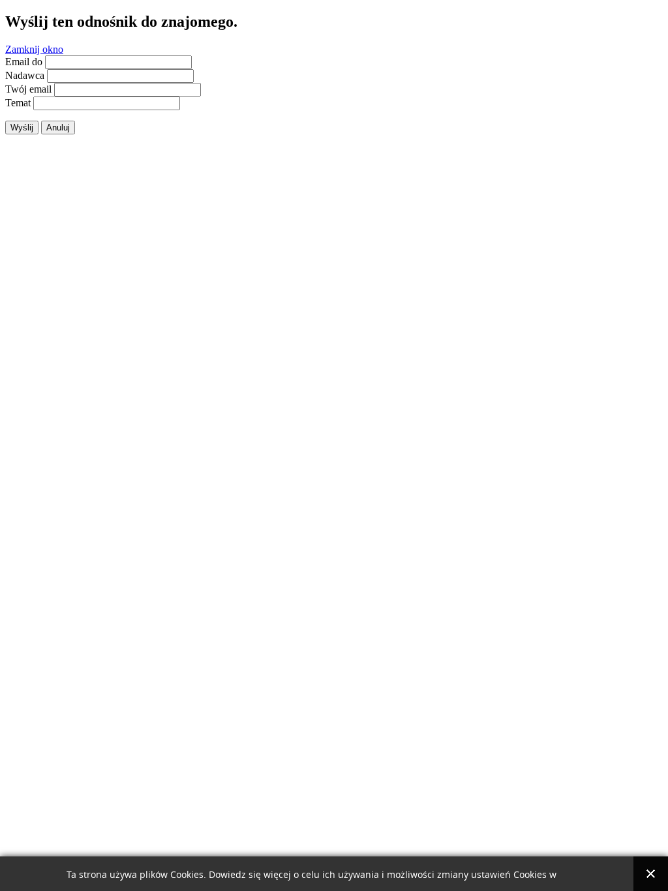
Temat (18, 102)
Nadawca (24, 75)
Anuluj (58, 127)
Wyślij (21, 127)
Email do (23, 61)
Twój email (28, 89)
